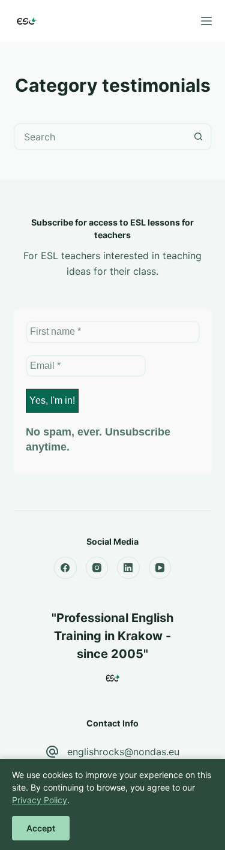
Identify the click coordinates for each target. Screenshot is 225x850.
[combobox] (100, 136)
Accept (40, 828)
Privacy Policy (39, 800)
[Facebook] (65, 568)
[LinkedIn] (128, 568)
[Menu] (206, 21)
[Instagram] (97, 568)
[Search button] (198, 136)
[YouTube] (160, 568)
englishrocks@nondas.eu (123, 752)
